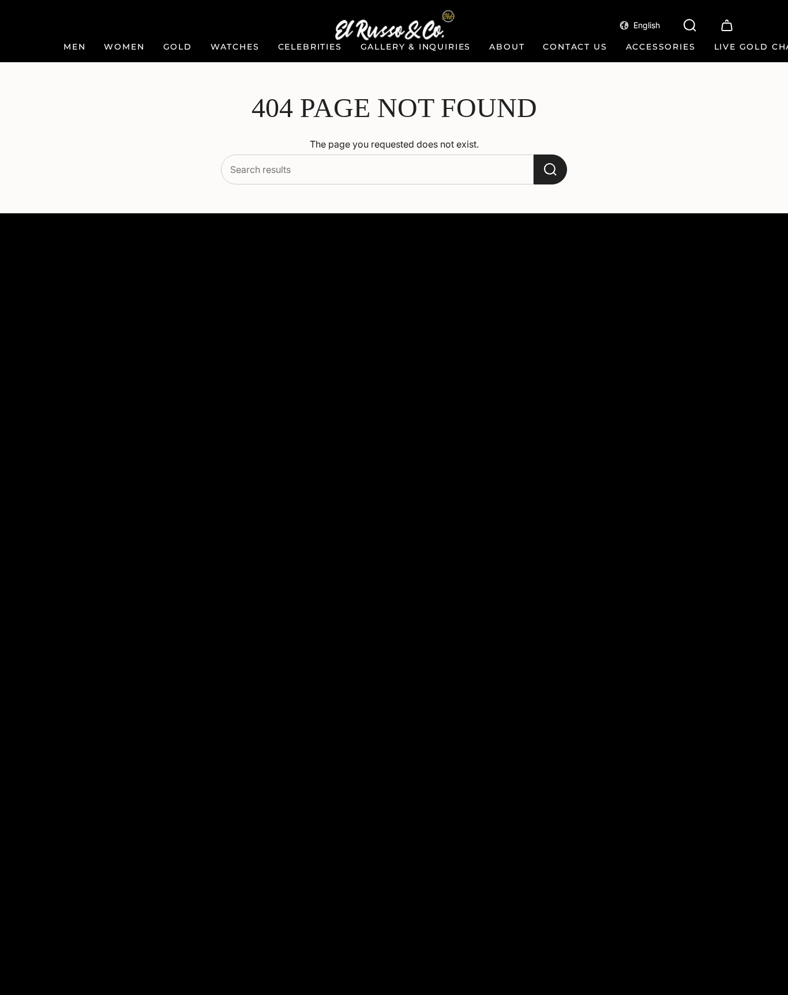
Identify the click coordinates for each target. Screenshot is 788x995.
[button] (74, 47)
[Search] (550, 169)
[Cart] (727, 25)
